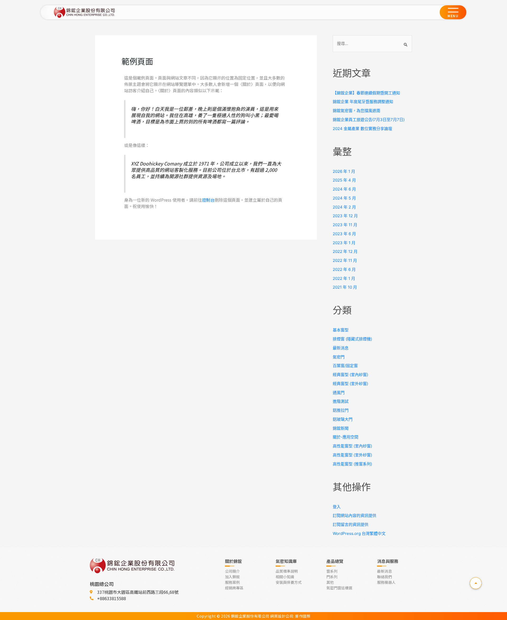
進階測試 (341, 401)
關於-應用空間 (345, 436)
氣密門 (339, 356)
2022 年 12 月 (345, 251)
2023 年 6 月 (344, 233)
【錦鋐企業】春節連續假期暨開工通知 (366, 92)
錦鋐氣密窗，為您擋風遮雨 (356, 110)
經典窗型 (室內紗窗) (350, 374)
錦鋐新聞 (341, 428)
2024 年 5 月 (344, 198)
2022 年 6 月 (344, 269)
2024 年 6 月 (344, 189)
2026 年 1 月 (344, 171)
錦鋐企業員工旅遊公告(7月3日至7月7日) (369, 119)
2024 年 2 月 (344, 207)
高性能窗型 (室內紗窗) (352, 445)
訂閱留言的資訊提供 (350, 524)
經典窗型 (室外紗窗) (350, 383)
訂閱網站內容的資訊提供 (354, 515)
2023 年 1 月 (344, 242)
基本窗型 (341, 329)
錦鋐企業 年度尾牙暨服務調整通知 (363, 101)
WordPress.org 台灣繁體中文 (359, 533)
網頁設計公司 (281, 616)
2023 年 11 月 (345, 224)
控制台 (208, 200)
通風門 (339, 392)
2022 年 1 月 (344, 278)
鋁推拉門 (341, 410)
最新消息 (341, 347)
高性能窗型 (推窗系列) (352, 463)
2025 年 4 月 (344, 180)
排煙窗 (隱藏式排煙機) (352, 338)
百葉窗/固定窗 (345, 365)
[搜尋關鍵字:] (372, 43)
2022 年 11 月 (345, 260)
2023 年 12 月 (345, 215)
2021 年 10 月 (345, 287)
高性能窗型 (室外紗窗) (352, 454)
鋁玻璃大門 (343, 419)
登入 (337, 506)
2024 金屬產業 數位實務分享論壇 (362, 128)
